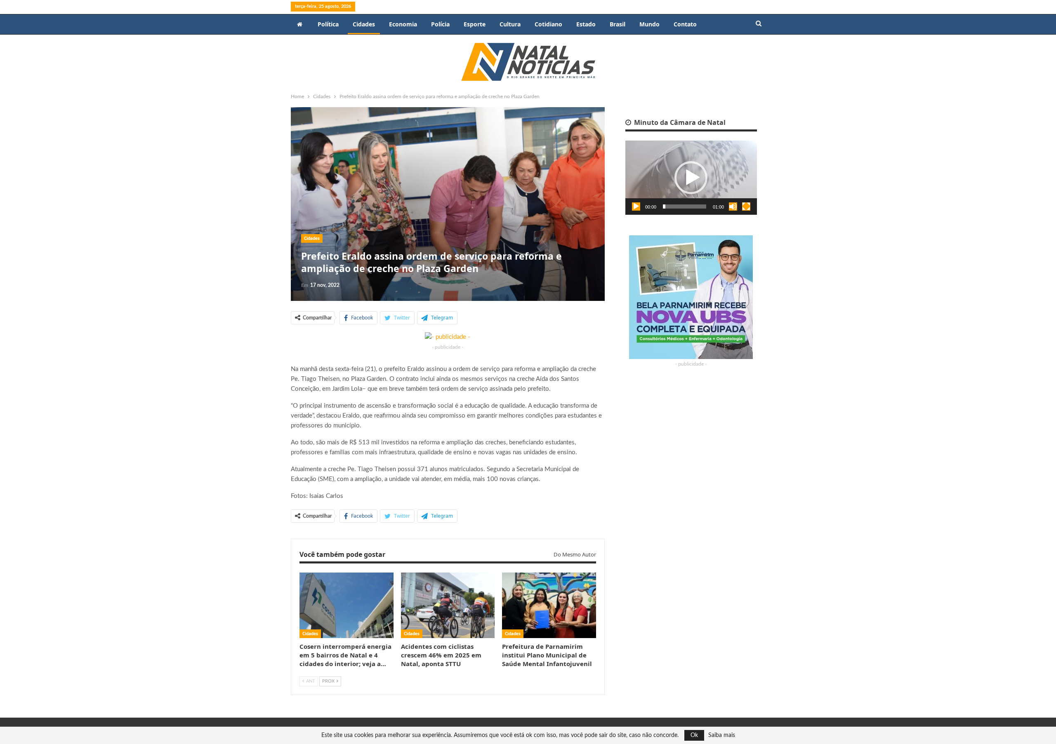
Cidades (364, 24)
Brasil (617, 24)
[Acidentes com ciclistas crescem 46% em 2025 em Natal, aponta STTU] (448, 605)
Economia (403, 24)
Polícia (440, 24)
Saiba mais (721, 735)
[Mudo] (733, 206)
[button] (690, 177)
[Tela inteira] (746, 206)
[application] (691, 178)
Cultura (510, 24)
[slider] (684, 206)
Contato (685, 24)
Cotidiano (548, 24)
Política (328, 24)
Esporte (475, 24)
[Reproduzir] (636, 206)
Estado (586, 24)
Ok (694, 735)
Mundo (649, 24)
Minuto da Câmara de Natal (679, 122)
